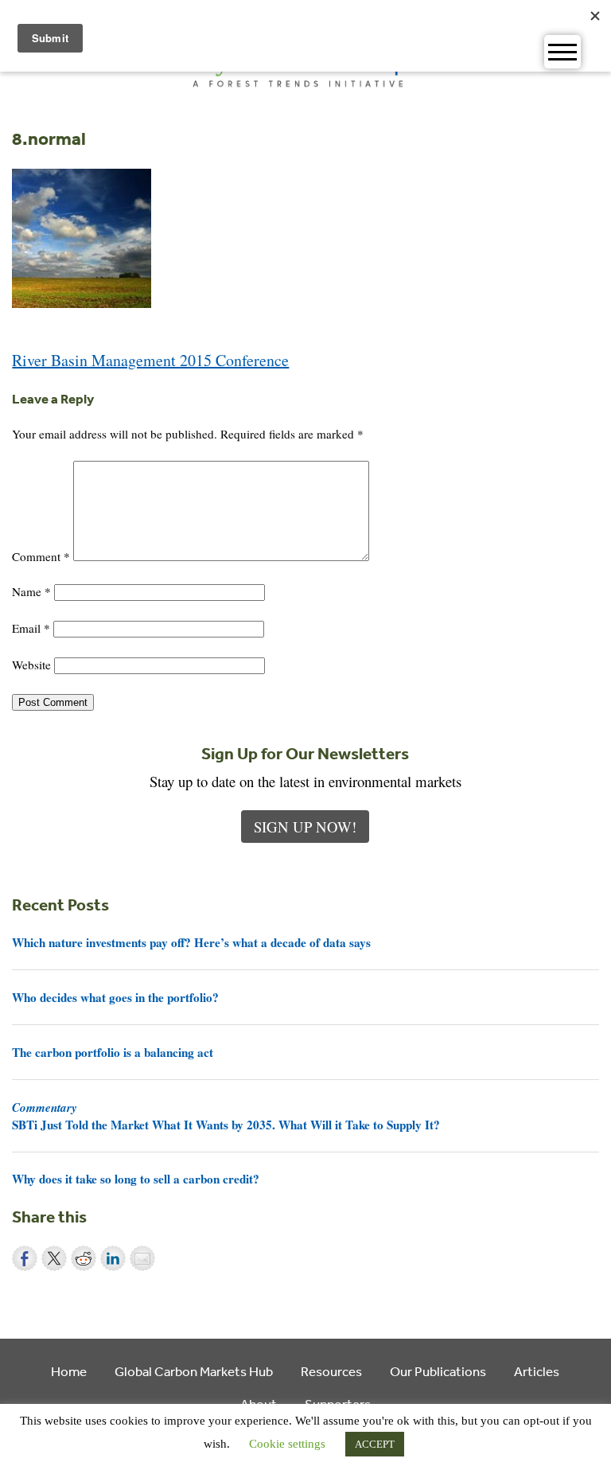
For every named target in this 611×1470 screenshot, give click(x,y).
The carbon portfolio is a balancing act (112, 1052)
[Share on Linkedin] (113, 1258)
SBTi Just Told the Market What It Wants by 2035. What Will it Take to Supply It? (226, 1115)
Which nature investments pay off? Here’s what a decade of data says (191, 942)
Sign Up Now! (305, 826)
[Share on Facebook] (24, 1258)
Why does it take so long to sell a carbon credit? (135, 1178)
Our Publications (438, 1371)
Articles (536, 1371)
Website (31, 665)
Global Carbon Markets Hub (194, 1371)
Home (69, 1371)
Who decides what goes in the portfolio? (115, 997)
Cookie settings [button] (287, 1443)
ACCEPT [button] (375, 1444)
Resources (331, 1371)
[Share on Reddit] (83, 1258)
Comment (41, 556)
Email (31, 628)
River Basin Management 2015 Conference (150, 360)
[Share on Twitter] (54, 1258)
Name (31, 591)
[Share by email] (142, 1258)
